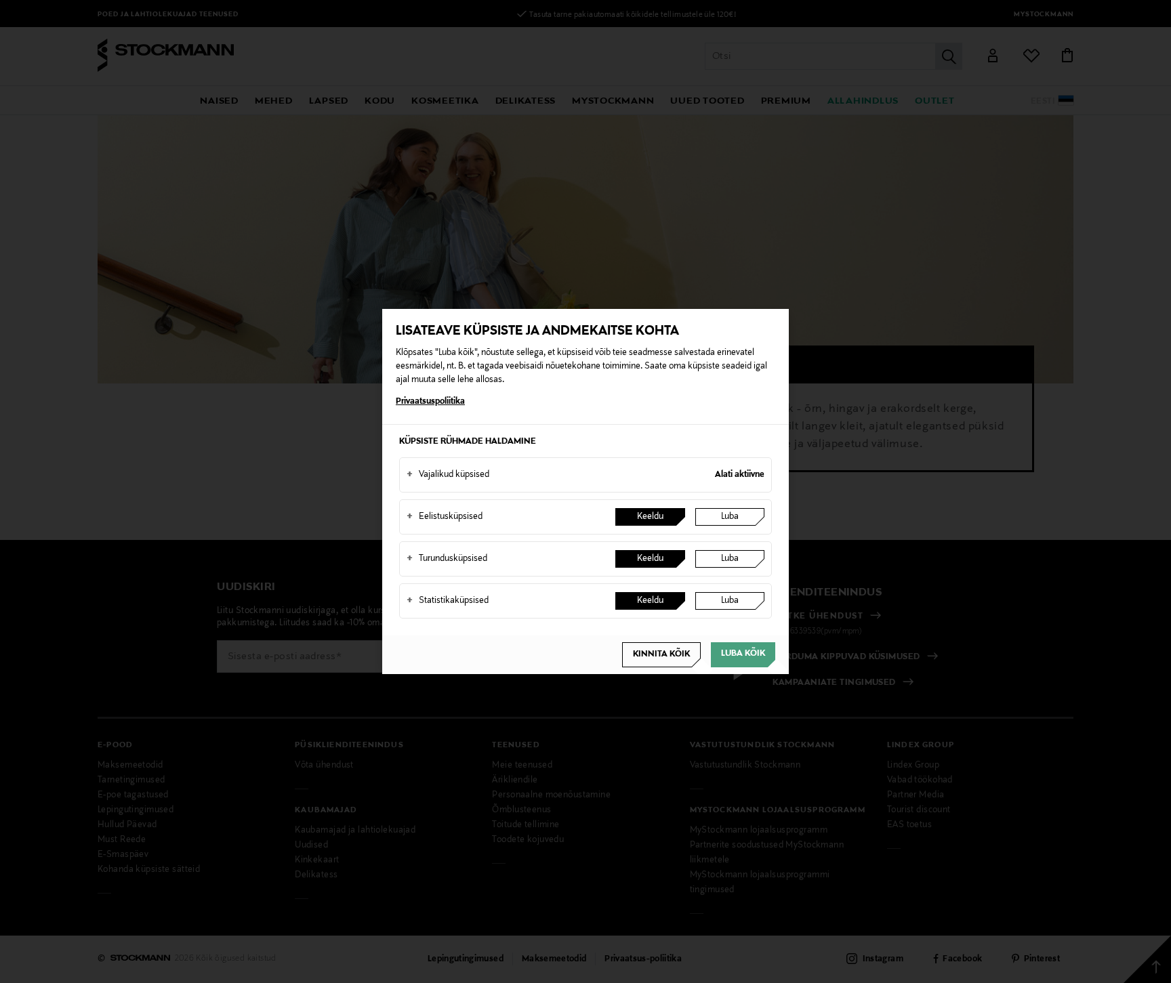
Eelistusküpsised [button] (444, 517)
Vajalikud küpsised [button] (448, 475)
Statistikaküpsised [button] (448, 601)
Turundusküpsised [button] (447, 559)
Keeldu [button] (650, 517)
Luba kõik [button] (743, 653)
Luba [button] (730, 517)
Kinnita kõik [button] (661, 654)
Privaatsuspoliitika (430, 401)
